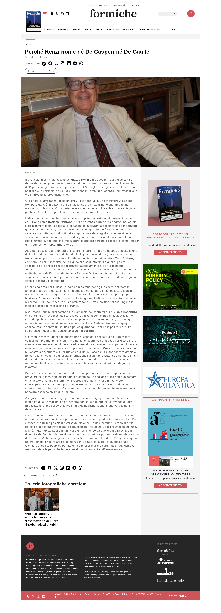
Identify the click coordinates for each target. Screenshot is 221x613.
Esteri (76, 30)
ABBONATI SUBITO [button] (170, 252)
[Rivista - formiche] (173, 552)
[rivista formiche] (170, 438)
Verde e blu (129, 30)
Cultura (170, 30)
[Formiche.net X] (57, 14)
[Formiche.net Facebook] (51, 14)
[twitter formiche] (33, 596)
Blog (29, 44)
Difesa (98, 30)
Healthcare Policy (151, 30)
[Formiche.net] (191, 13)
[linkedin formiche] (43, 596)
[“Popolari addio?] (41, 499)
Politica (49, 30)
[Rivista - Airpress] (173, 561)
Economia (63, 30)
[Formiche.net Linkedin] (67, 14)
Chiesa (87, 30)
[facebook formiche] (28, 596)
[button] (45, 21)
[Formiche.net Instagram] (62, 14)
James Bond (112, 30)
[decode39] (173, 571)
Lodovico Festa (37, 57)
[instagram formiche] (38, 596)
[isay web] (183, 596)
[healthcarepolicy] (173, 581)
